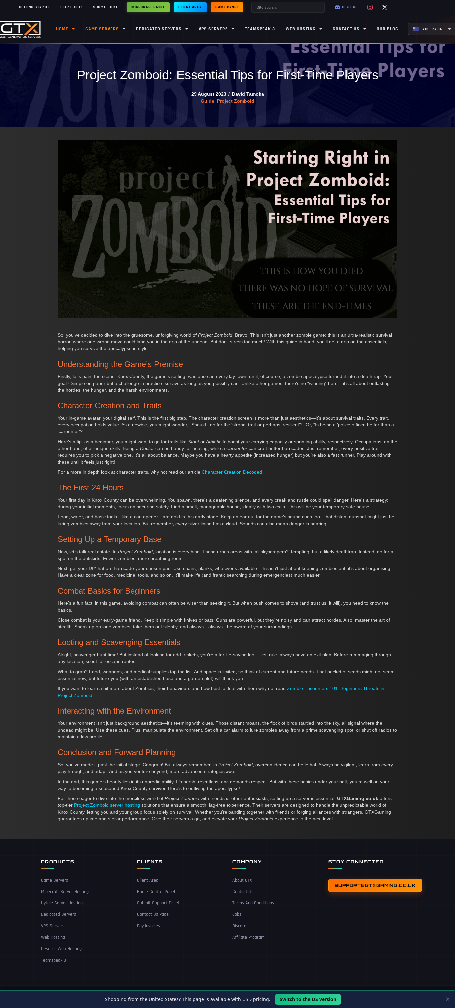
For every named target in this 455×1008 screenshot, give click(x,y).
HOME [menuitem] (62, 29)
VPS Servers (52, 926)
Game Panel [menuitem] (227, 7)
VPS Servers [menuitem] (213, 29)
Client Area (147, 880)
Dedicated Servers (58, 914)
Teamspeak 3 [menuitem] (260, 29)
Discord (239, 926)
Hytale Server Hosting (62, 903)
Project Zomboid (235, 101)
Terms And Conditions (253, 903)
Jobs (236, 914)
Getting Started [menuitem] (35, 7)
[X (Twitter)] (385, 7)
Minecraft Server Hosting (65, 892)
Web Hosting (53, 937)
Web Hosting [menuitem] (301, 29)
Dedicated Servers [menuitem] (159, 29)
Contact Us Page (153, 914)
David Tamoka (248, 94)
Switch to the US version (308, 999)
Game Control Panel (156, 892)
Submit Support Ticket (158, 903)
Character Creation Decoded (232, 472)
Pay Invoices (148, 926)
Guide (207, 101)
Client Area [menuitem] (190, 7)
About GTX (242, 880)
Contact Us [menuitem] (346, 29)
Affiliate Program (248, 937)
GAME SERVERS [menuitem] (102, 29)
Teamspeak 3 (53, 960)
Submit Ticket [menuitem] (106, 7)
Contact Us (242, 892)
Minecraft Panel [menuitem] (148, 7)
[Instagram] (370, 7)
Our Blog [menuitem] (387, 29)
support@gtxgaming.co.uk (375, 885)
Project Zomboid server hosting (107, 805)
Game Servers (54, 880)
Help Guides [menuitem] (72, 7)
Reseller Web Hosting (61, 949)
